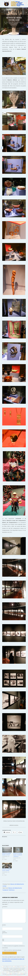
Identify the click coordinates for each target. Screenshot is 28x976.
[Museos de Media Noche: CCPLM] (7, 850)
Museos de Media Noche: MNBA (6, 869)
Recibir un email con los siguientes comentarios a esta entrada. (13, 946)
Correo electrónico (4, 933)
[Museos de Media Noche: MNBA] (7, 865)
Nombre (4, 925)
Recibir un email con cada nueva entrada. (12, 950)
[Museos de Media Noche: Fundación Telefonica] (18, 850)
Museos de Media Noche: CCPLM (6, 854)
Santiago (15, 23)
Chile (11, 23)
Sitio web (3, 940)
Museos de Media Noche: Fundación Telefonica (17, 855)
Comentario (4, 907)
